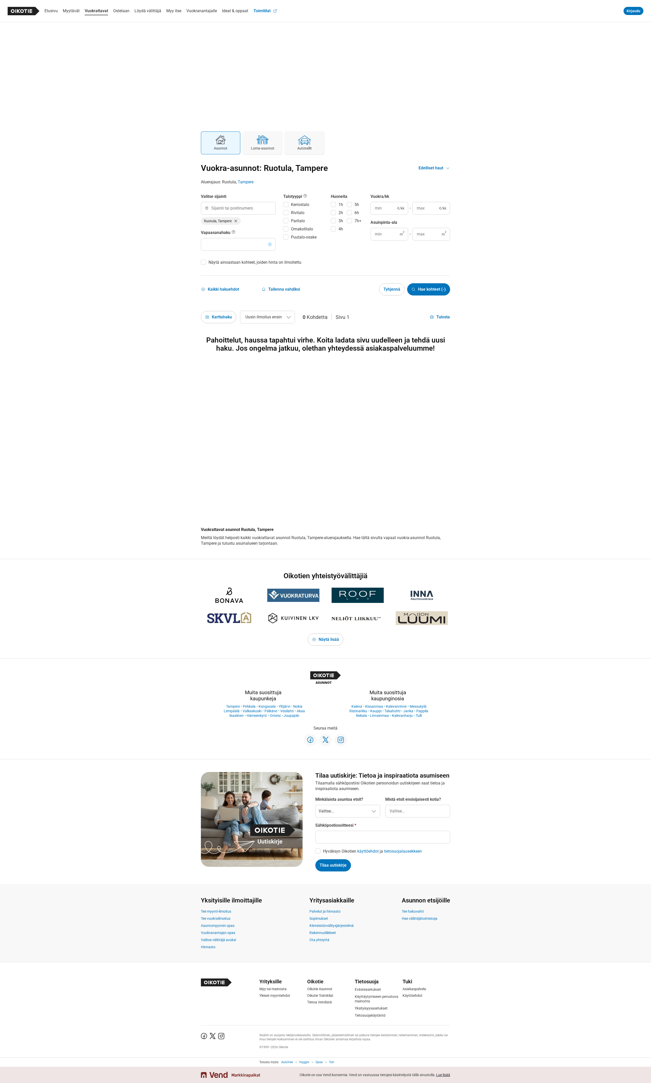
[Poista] (236, 221)
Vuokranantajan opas (218, 933)
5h (356, 204)
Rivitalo (297, 212)
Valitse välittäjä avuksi (218, 940)
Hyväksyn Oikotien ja (372, 851)
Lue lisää (443, 1075)
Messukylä (418, 706)
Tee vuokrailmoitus (215, 918)
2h (340, 212)
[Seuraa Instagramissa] (340, 740)
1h (340, 204)
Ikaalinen (236, 716)
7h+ (357, 220)
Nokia (297, 706)
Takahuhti (392, 711)
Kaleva (356, 706)
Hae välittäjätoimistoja (419, 918)
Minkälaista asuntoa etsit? (339, 799)
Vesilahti (287, 711)
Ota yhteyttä (319, 940)
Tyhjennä (391, 289)
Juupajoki (291, 716)
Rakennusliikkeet (322, 933)
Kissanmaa (374, 706)
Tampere (246, 182)
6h (356, 212)
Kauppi (375, 711)
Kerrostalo (300, 204)
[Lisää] (270, 244)
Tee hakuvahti (413, 911)
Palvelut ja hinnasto (325, 911)
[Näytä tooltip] (233, 232)
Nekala (361, 716)
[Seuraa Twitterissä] (325, 740)
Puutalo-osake (304, 237)
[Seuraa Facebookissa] (310, 740)
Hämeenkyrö (257, 716)
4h (340, 229)
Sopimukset (318, 918)
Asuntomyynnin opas (217, 926)
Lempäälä (232, 711)
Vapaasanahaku (216, 232)
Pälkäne (270, 711)
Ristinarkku (358, 711)
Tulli (419, 716)
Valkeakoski (252, 711)
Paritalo (298, 220)
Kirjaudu (633, 11)
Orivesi (275, 716)
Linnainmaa (379, 716)
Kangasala (267, 706)
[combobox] (238, 208)
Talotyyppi (293, 196)
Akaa (301, 711)
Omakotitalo (302, 229)
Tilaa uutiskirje (333, 865)
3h (340, 220)
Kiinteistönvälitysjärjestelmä (331, 926)
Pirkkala (249, 706)
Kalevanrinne (396, 706)
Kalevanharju (402, 716)
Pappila (422, 711)
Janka (408, 711)
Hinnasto (208, 947)
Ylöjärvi (284, 706)
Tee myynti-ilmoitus (216, 911)
